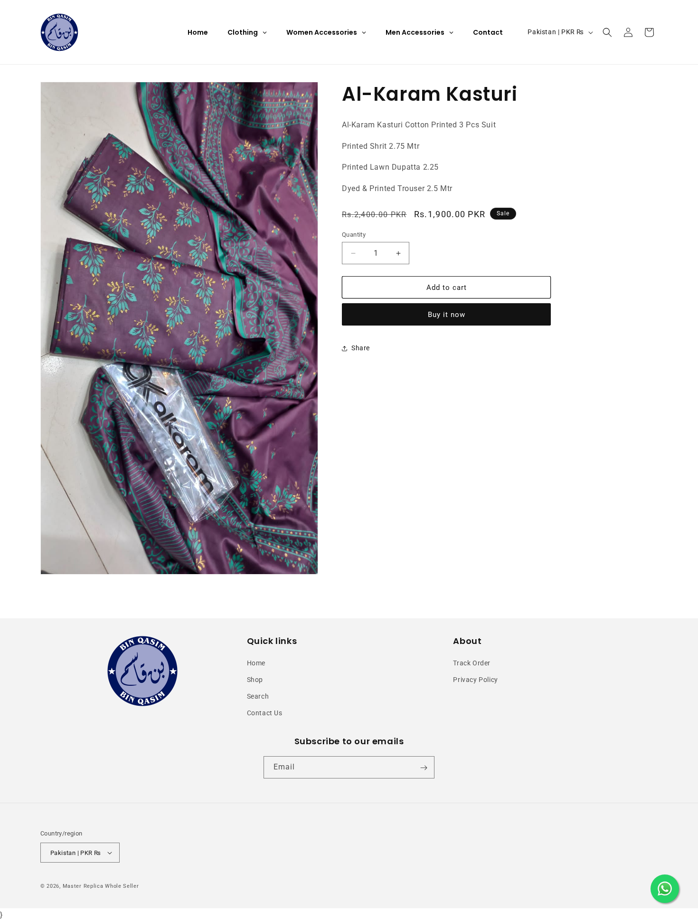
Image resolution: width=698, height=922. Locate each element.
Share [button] (360, 348)
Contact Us (265, 713)
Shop (255, 679)
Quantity (354, 234)
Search (258, 696)
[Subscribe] (423, 768)
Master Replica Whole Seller (101, 886)
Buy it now (446, 315)
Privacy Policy (475, 679)
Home (256, 663)
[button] (607, 32)
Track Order (471, 663)
